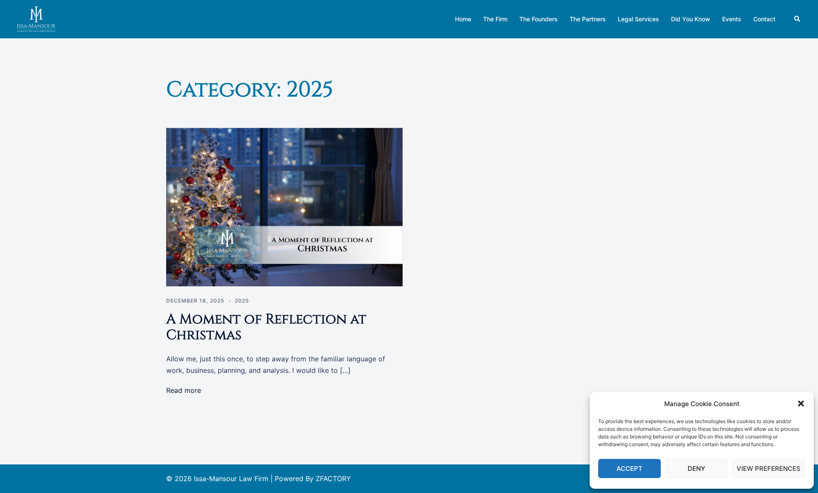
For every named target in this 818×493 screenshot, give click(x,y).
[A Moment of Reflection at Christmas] (284, 206)
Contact (764, 19)
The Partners (588, 19)
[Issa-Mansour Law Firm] (36, 18)
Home (463, 19)
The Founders (538, 19)
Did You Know (690, 19)
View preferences (769, 468)
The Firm (495, 19)
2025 (242, 300)
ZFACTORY (333, 478)
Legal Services (638, 19)
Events (731, 19)
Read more (183, 390)
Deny (696, 468)
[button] (801, 403)
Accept (629, 468)
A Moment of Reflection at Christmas (266, 327)
